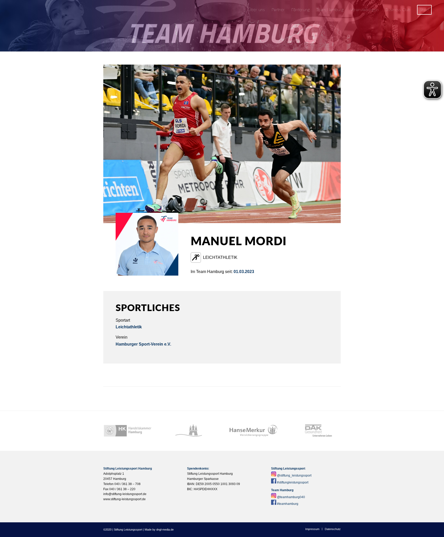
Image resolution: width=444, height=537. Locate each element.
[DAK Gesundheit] (316, 431)
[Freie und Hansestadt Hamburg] (190, 431)
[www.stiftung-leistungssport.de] (39, 10)
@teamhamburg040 (291, 497)
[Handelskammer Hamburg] (127, 431)
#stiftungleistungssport (292, 482)
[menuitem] (256, 10)
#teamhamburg (287, 504)
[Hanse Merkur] (253, 431)
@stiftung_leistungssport (294, 475)
